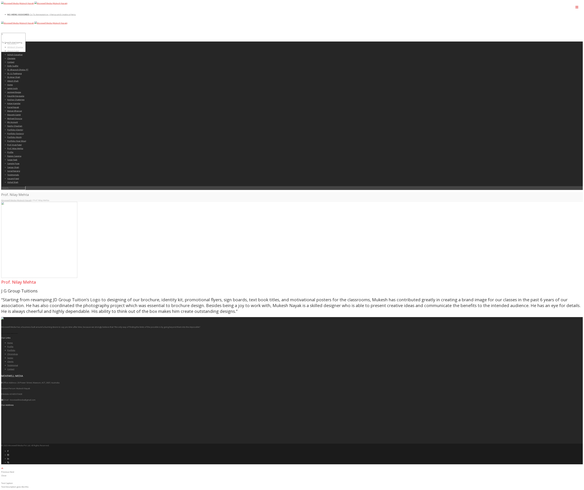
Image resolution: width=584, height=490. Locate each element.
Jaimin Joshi (12, 88)
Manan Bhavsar (14, 110)
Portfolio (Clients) (15, 129)
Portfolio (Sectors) (15, 133)
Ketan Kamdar (14, 103)
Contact (10, 62)
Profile (10, 152)
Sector (10, 357)
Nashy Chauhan (14, 126)
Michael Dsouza (14, 118)
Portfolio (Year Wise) (16, 141)
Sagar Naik (12, 159)
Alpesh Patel (13, 50)
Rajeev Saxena (14, 156)
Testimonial (12, 365)
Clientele (11, 58)
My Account (12, 122)
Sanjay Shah (13, 167)
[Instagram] (8, 455)
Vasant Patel (13, 178)
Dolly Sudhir (12, 65)
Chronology (12, 354)
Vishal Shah (12, 182)
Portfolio (11, 350)
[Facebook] (7, 451)
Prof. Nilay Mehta (15, 148)
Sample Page (13, 163)
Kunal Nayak (13, 107)
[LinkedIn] (8, 458)
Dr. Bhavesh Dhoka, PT (17, 69)
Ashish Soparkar (15, 54)
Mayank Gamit (14, 114)
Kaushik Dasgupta (15, 96)
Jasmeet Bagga (14, 92)
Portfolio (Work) (14, 137)
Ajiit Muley (12, 43)
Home (10, 84)
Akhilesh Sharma (15, 47)
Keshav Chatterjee (15, 99)
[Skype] (8, 462)
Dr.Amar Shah (13, 77)
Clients (10, 361)
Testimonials (13, 174)
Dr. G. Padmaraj (14, 73)
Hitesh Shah (13, 81)
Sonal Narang (13, 171)
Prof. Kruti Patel (14, 144)
